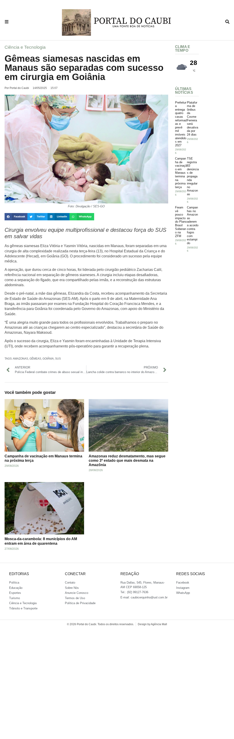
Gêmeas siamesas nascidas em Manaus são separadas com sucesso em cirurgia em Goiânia (84, 67)
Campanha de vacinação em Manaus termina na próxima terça (181, 173)
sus (58, 358)
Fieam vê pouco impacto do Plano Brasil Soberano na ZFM (181, 222)
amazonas (20, 358)
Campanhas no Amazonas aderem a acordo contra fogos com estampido (192, 225)
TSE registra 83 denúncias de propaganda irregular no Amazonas (193, 176)
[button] (16, 216)
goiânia (48, 358)
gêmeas (35, 358)
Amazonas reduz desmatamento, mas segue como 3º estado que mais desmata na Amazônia (127, 460)
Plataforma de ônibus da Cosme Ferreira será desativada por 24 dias (192, 118)
